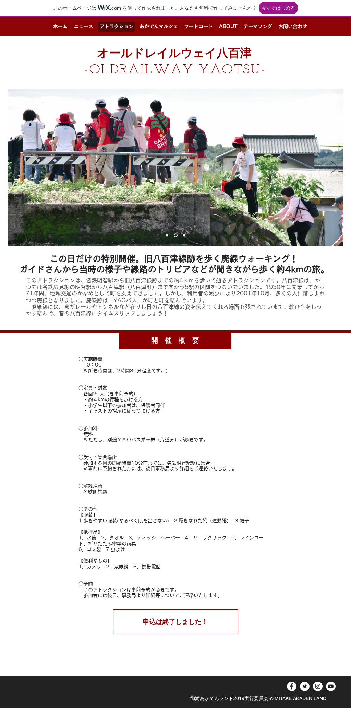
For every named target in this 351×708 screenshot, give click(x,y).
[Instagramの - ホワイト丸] (318, 686)
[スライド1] (175, 235)
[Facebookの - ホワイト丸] (291, 686)
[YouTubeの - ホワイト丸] (331, 686)
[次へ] (334, 167)
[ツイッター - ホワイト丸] (305, 686)
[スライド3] (183, 235)
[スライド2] (167, 235)
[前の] (16, 167)
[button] (175, 621)
